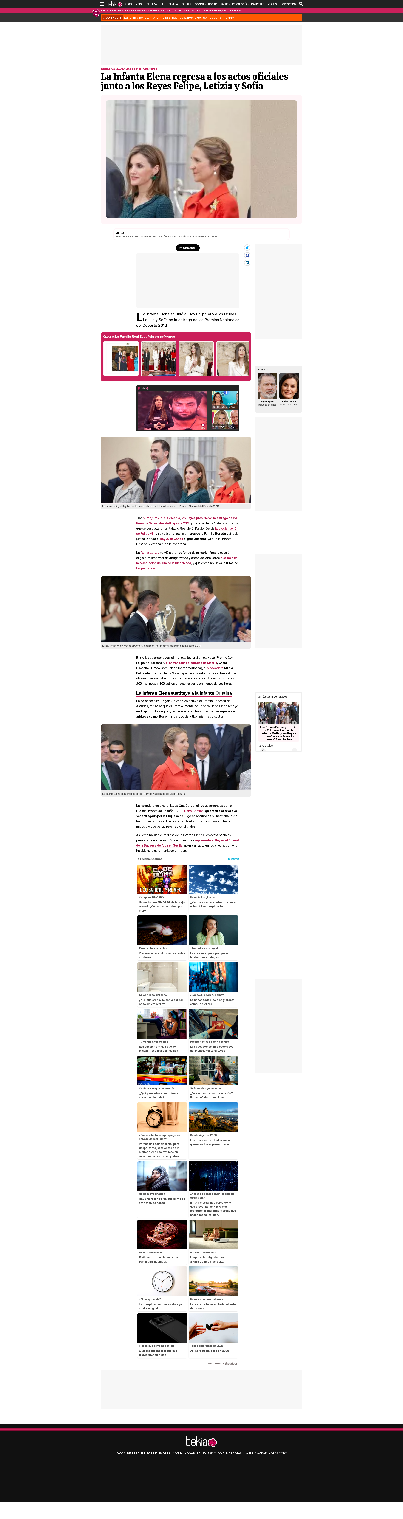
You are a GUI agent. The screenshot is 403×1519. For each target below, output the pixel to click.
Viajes (248, 1453)
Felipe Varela (145, 568)
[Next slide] (294, 723)
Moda (121, 1453)
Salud (201, 1453)
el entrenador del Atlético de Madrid (191, 662)
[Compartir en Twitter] (247, 247)
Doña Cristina (194, 811)
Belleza (133, 1453)
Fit (143, 1453)
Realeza (117, 10)
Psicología (215, 1453)
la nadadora (215, 668)
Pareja (152, 1453)
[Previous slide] (262, 723)
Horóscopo (278, 1453)
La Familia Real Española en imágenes (145, 336)
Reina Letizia (150, 552)
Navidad (261, 1453)
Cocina (177, 1453)
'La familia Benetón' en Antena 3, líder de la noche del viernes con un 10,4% (168, 17)
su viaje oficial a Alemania (161, 518)
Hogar (190, 1453)
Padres (164, 1453)
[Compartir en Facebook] (247, 255)
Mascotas (234, 1453)
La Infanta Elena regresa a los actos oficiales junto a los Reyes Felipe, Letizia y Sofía (184, 10)
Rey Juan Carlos (171, 538)
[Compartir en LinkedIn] (247, 263)
